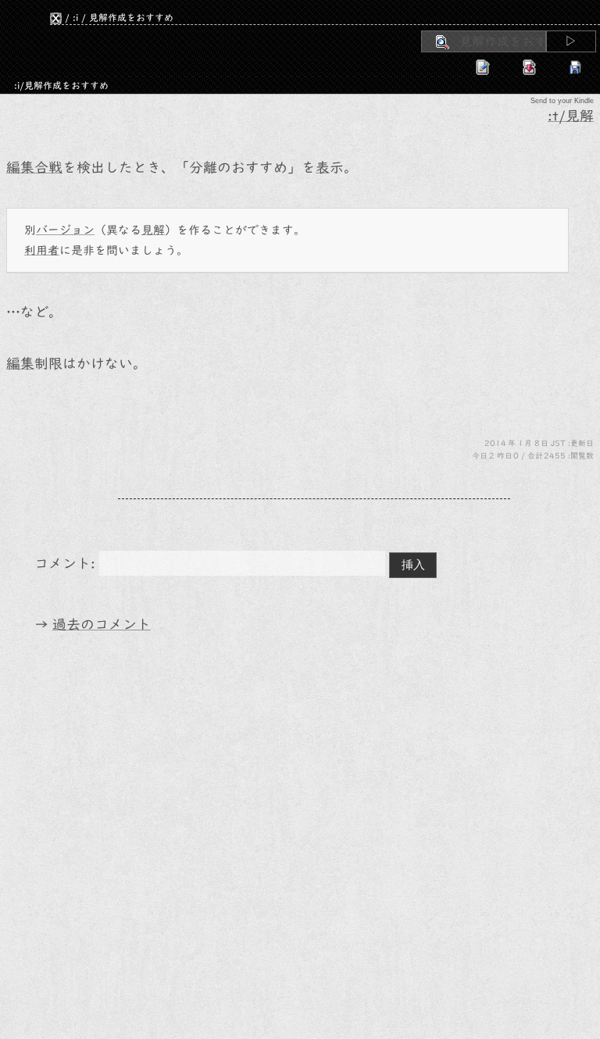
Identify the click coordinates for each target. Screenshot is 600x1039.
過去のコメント (101, 624)
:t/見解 (571, 116)
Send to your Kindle (562, 101)
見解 (153, 230)
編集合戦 (34, 167)
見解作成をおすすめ (131, 17)
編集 (20, 363)
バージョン (65, 230)
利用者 (41, 250)
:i (75, 17)
